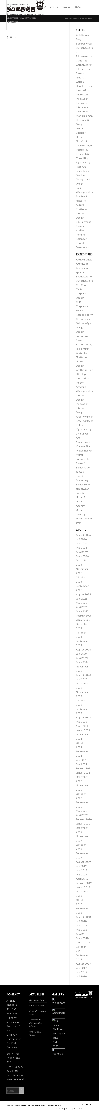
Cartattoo (82, 60)
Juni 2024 (81, 653)
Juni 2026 (81, 543)
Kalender (81, 238)
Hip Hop (81, 374)
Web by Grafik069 (55, 1105)
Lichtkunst (82, 111)
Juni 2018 (81, 925)
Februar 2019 (84, 882)
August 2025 (83, 594)
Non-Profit (82, 141)
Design (80, 327)
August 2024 (83, 649)
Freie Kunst (82, 348)
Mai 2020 (81, 810)
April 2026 (82, 551)
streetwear (82, 488)
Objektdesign (84, 145)
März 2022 (82, 725)
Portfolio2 (82, 149)
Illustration (82, 90)
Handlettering (84, 85)
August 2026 (83, 534)
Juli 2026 (81, 539)
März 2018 (82, 938)
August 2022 (83, 717)
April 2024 (82, 657)
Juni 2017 (81, 972)
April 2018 (82, 933)
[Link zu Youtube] (11, 37)
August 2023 (83, 674)
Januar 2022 (83, 730)
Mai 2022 (81, 721)
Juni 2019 (81, 870)
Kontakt (80, 243)
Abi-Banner (82, 35)
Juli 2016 (81, 976)
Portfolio (81, 209)
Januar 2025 (83, 619)
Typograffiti (83, 179)
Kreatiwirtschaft (85, 420)
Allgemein (82, 267)
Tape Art (81, 166)
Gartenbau (82, 352)
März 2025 (82, 611)
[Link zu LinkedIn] (15, 37)
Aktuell (80, 204)
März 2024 (82, 662)
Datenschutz (83, 247)
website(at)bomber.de (19, 1074)
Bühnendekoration (87, 280)
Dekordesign (83, 323)
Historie (81, 200)
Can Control (83, 284)
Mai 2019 (81, 874)
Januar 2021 (83, 772)
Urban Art (82, 497)
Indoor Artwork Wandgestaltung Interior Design (85, 391)
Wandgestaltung (85, 192)
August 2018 (83, 916)
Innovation (82, 98)
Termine (80, 234)
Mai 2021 (81, 764)
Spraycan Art (83, 458)
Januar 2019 (83, 887)
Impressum (82, 94)
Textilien (81, 175)
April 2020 (82, 815)
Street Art (82, 463)
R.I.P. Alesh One (36, 1005)
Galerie (80, 81)
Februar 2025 (84, 615)
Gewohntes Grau (36, 999)
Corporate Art (84, 64)
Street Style (83, 484)
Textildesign (83, 170)
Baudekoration (84, 276)
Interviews (82, 107)
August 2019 (83, 861)
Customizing (83, 318)
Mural (79, 454)
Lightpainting (84, 429)
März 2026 (82, 556)
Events (80, 73)
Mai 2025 (81, 602)
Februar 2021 (84, 768)
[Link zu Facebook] (7, 37)
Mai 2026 (81, 547)
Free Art (81, 77)
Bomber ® (82, 196)
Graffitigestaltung (86, 369)
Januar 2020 (83, 823)
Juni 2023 (81, 679)
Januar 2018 (83, 942)
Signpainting (83, 162)
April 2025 (82, 607)
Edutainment (83, 68)
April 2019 (82, 878)
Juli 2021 (81, 759)
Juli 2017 (81, 967)
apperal (80, 272)
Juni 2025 (81, 598)
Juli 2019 (81, 865)
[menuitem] (13, 7)
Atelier (80, 230)
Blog (78, 39)
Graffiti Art (82, 357)
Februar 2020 (84, 819)
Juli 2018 (81, 921)
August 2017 (83, 963)
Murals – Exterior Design (81, 132)
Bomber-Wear (84, 43)
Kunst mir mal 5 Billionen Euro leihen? (36, 1023)
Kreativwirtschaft (86, 416)
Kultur (79, 425)
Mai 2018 (81, 929)
